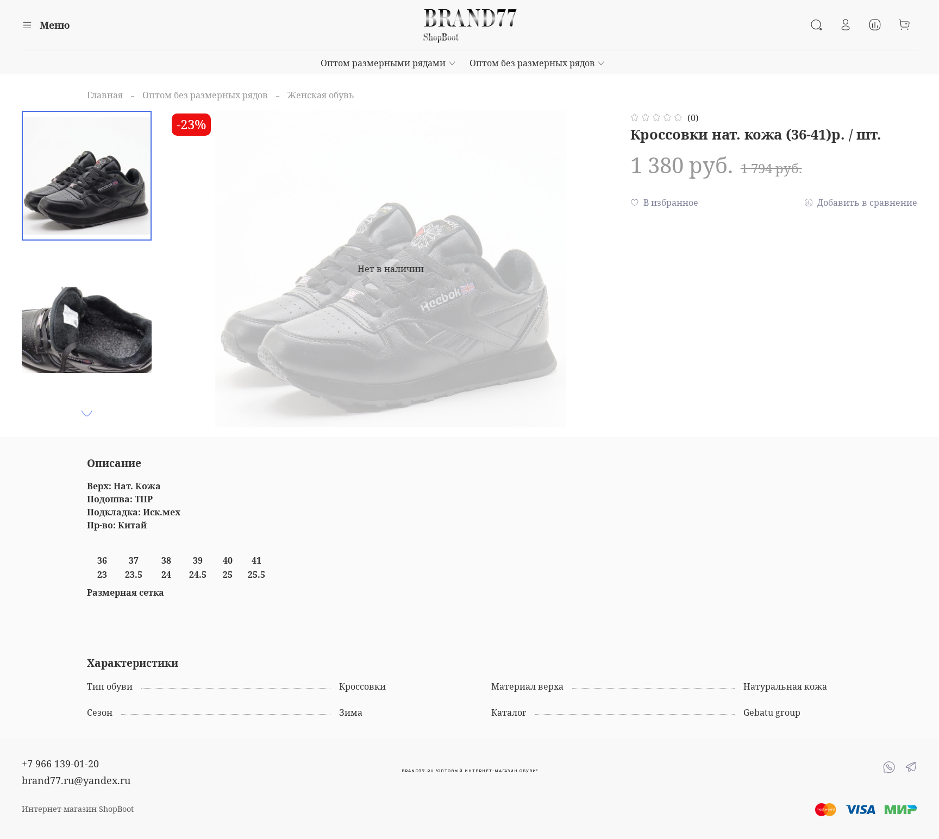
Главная (105, 95)
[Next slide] (87, 413)
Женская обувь (320, 95)
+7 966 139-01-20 (60, 763)
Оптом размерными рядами (383, 63)
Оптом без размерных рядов (532, 63)
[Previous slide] (191, 269)
